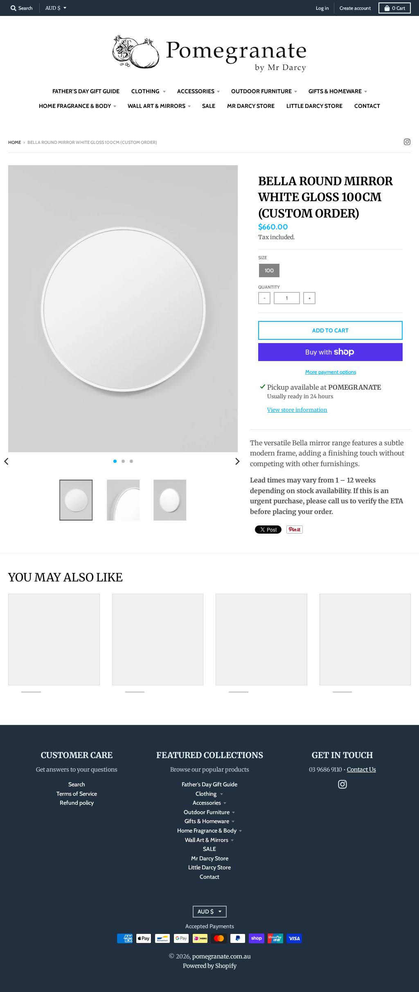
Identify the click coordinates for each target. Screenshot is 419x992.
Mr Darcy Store (209, 858)
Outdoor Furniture (207, 812)
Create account (355, 8)
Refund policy (77, 802)
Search (76, 784)
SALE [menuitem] (208, 106)
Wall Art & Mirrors (206, 840)
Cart (398, 8)
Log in (322, 8)
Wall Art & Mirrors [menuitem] (156, 106)
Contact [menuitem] (367, 106)
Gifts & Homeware (207, 821)
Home (14, 142)
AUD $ (53, 8)
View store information (297, 409)
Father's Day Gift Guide (209, 784)
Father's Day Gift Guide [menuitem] (85, 91)
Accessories (207, 802)
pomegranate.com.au (221, 956)
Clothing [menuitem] (145, 91)
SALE (209, 849)
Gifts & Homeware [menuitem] (335, 91)
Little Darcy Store (209, 867)
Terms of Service (76, 793)
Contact (209, 876)
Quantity (269, 287)
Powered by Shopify (210, 966)
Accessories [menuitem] (195, 91)
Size (262, 257)
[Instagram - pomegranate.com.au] (407, 142)
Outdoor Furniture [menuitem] (261, 91)
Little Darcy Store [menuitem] (314, 106)
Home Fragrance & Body (207, 830)
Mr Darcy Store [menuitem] (251, 106)
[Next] (237, 461)
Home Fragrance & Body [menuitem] (75, 106)
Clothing (207, 793)
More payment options (330, 371)
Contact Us (361, 769)
